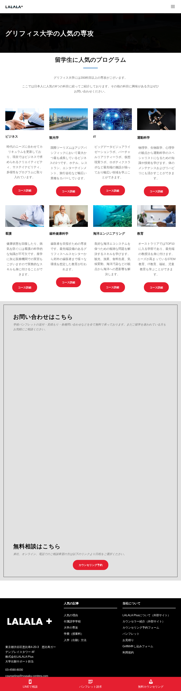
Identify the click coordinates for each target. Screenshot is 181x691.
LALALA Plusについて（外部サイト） (146, 615)
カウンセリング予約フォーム (140, 627)
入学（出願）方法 (75, 640)
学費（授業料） (74, 633)
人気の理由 (71, 615)
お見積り (128, 640)
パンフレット (130, 633)
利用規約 (128, 652)
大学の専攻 (71, 627)
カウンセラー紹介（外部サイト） (143, 621)
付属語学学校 (72, 621)
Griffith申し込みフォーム (137, 646)
